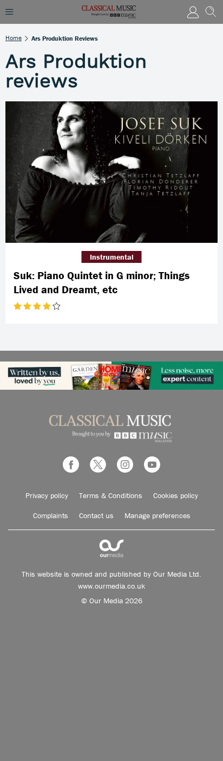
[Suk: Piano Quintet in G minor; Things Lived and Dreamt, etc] (111, 172)
